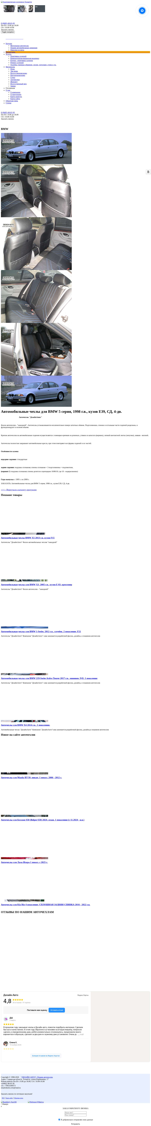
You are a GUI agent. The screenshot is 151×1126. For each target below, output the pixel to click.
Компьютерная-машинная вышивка (24, 58)
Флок (12, 69)
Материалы (10, 67)
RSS (3, 1098)
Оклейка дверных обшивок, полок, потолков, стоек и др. (33, 65)
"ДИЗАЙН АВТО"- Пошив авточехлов (37, 1077)
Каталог (9, 44)
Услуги (8, 54)
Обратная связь (12, 101)
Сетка (12, 77)
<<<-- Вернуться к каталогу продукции (19, 490)
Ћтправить (75, 1124)
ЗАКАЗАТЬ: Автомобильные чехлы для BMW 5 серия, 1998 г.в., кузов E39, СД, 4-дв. (35, 483)
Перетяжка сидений (18, 56)
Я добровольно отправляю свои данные (77, 1120)
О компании (15, 92)
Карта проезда (16, 97)
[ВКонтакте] (148, 171)
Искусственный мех (18, 84)
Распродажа (10, 52)
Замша (13, 86)
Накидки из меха (17, 50)
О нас (8, 90)
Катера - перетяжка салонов (21, 61)
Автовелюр (15, 80)
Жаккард (13, 82)
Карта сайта (15, 99)
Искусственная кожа (18, 73)
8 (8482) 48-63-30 (8, 23)
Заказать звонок (7, 30)
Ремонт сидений (17, 63)
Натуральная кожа (17, 75)
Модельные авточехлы (19, 46)
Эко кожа (14, 71)
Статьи (8, 103)
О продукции (15, 94)
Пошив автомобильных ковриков (23, 48)
